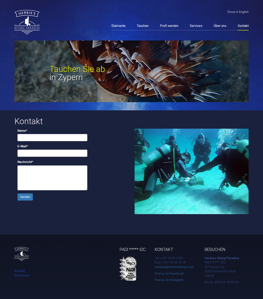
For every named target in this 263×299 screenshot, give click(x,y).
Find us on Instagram (169, 280)
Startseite (118, 26)
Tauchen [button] (143, 26)
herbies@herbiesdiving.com (174, 267)
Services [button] (196, 26)
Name (22, 131)
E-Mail (22, 146)
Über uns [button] (220, 26)
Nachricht (25, 162)
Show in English (238, 12)
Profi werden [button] (169, 26)
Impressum (22, 275)
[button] (32, 71)
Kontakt (243, 26)
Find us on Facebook (169, 273)
